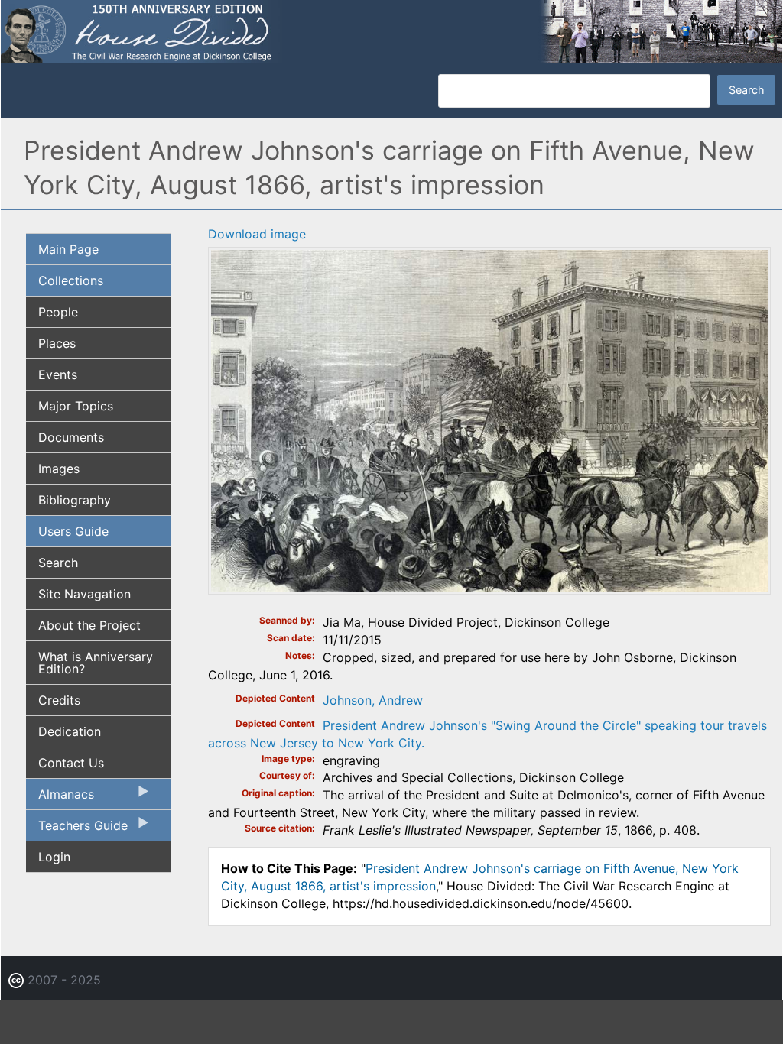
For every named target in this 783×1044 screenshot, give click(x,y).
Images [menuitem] (59, 468)
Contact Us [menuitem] (71, 762)
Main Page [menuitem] (68, 249)
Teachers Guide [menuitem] (77, 829)
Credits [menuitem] (59, 700)
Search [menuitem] (58, 562)
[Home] (391, 30)
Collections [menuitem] (70, 280)
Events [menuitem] (57, 374)
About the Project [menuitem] (89, 625)
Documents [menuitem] (71, 437)
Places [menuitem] (57, 343)
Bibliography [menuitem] (74, 499)
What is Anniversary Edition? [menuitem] (95, 662)
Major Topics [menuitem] (75, 405)
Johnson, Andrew (373, 700)
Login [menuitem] (54, 856)
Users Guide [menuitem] (73, 531)
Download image (257, 234)
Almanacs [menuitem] (60, 797)
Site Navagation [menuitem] (84, 593)
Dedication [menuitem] (69, 731)
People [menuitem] (58, 311)
